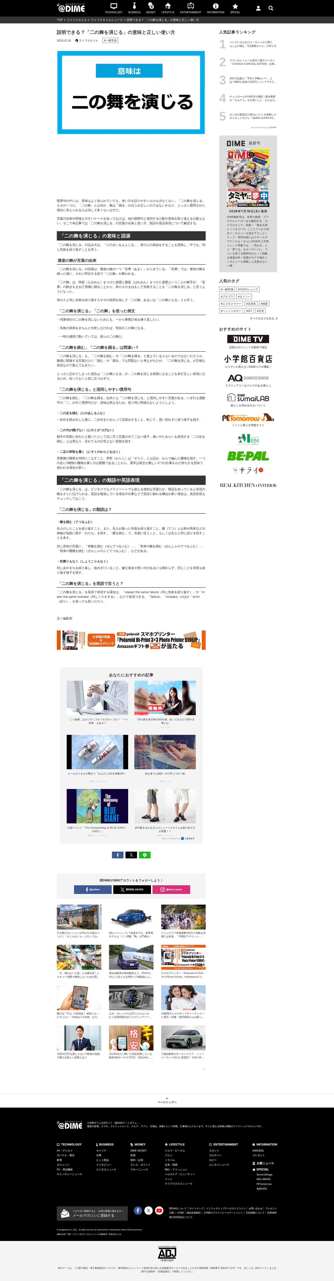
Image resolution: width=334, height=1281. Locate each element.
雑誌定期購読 (194, 1212)
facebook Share (118, 855)
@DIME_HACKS (134, 889)
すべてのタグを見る (262, 318)
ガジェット (63, 1164)
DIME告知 (258, 1150)
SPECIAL (262, 1169)
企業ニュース (265, 1163)
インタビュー (103, 1164)
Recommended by (171, 838)
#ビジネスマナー (231, 303)
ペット (168, 1178)
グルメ (168, 1155)
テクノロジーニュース (69, 1174)
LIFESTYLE (177, 1144)
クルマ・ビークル (175, 1150)
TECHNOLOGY (71, 1144)
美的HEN (261, 1188)
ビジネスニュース (106, 1169)
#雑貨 (264, 303)
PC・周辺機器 (65, 1169)
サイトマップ (196, 1208)
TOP (60, 20)
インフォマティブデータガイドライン (226, 1208)
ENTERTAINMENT (225, 1144)
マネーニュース (139, 1169)
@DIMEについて (178, 1208)
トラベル (170, 1160)
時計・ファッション (176, 1169)
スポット (214, 1150)
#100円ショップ (248, 289)
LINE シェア (145, 855)
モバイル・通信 (65, 1155)
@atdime (94, 889)
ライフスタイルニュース (107, 20)
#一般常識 (110, 40)
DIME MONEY (138, 1150)
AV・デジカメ (65, 1150)
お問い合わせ (255, 1208)
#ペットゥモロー (231, 310)
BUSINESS (106, 1144)
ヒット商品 (102, 1160)
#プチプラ (227, 296)
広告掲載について (255, 1212)
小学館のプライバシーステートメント (223, 1212)
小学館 (180, 1212)
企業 (98, 1155)
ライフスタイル (77, 20)
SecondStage (264, 1174)
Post (131, 855)
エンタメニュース (219, 1164)
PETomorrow (264, 1183)
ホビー (213, 1160)
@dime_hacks (174, 889)
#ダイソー (244, 296)
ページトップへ (167, 1102)
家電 (59, 1160)
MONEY (140, 1144)
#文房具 (251, 303)
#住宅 (260, 310)
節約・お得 (136, 1160)
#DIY (249, 310)
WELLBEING (263, 1179)
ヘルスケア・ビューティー (180, 1174)
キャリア (101, 1150)
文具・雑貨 (171, 1164)
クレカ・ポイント (140, 1164)
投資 (132, 1155)
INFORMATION (266, 1144)
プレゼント (258, 1155)
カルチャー (215, 1155)
